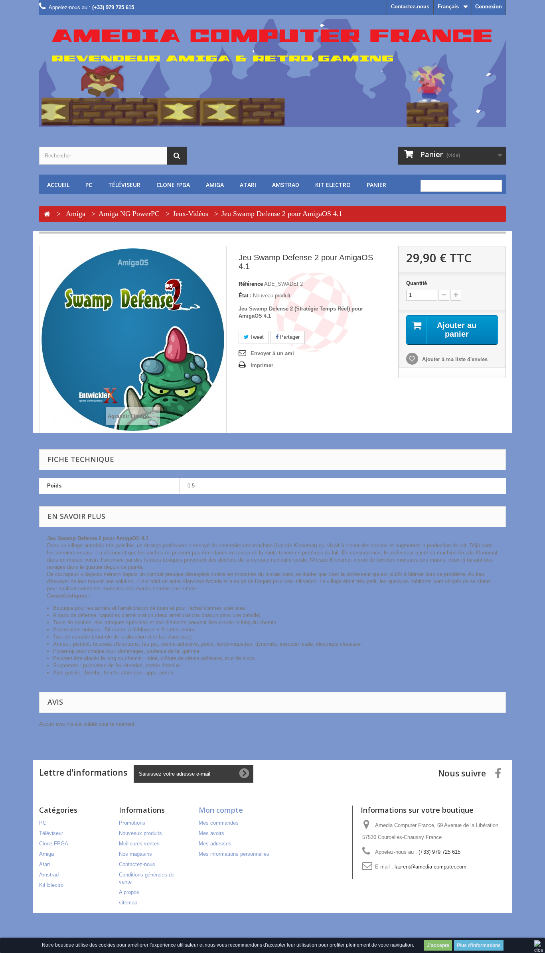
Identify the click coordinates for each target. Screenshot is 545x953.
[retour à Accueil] (47, 215)
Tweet (256, 337)
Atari (248, 185)
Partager (289, 337)
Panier (376, 185)
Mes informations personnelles (234, 854)
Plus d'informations (479, 945)
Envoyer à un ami (272, 353)
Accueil (58, 185)
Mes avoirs (211, 833)
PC (88, 185)
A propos (129, 892)
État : (245, 296)
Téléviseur (124, 185)
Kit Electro (333, 185)
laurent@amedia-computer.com (430, 867)
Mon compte (221, 810)
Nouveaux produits (140, 833)
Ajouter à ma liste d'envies (454, 359)
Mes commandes (219, 823)
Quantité (416, 283)
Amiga (215, 185)
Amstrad (285, 185)
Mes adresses (215, 844)
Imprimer (262, 365)
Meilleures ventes (139, 844)
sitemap (128, 903)
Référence (251, 284)
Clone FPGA (173, 185)
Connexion (488, 7)
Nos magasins (135, 854)
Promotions (132, 823)
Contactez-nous (410, 7)
